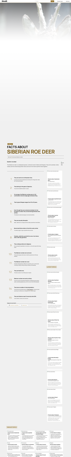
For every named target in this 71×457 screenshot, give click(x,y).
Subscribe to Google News (14, 305)
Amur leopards (30, 289)
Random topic (25, 305)
